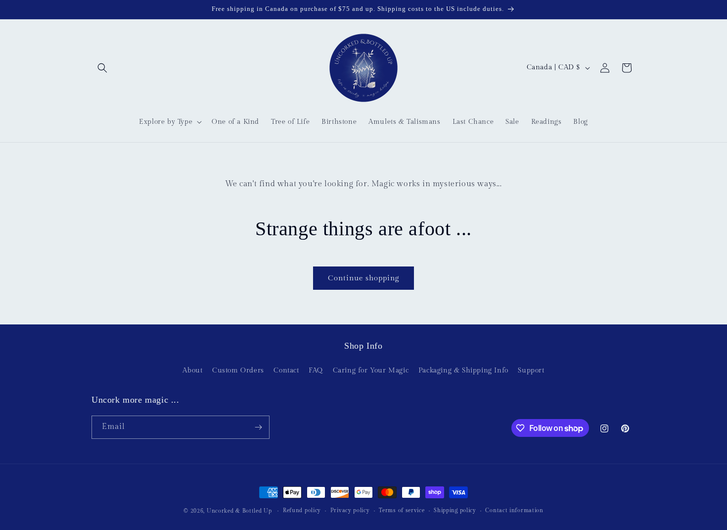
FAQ (316, 370)
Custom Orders (238, 370)
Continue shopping (363, 278)
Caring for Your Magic (371, 370)
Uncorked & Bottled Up (239, 511)
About (192, 370)
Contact (286, 370)
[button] (102, 68)
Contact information (514, 510)
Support (531, 370)
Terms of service (401, 510)
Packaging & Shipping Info (463, 370)
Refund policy (302, 510)
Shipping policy (455, 510)
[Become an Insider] (258, 427)
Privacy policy (350, 510)
